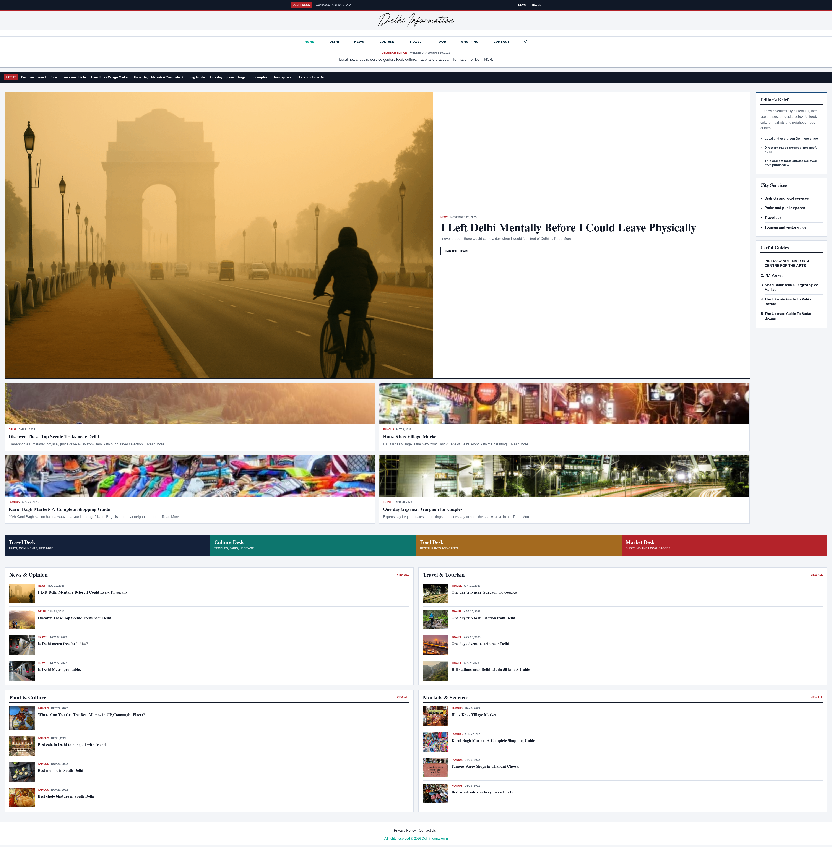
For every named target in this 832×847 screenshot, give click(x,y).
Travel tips (773, 217)
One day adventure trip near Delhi (480, 643)
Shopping (469, 41)
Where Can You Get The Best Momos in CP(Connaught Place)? (92, 714)
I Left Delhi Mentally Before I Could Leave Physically (568, 227)
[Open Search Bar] (526, 42)
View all (403, 574)
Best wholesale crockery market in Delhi (485, 792)
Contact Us (427, 830)
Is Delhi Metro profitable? (60, 669)
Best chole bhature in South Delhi (66, 796)
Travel (535, 4)
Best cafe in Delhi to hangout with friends (72, 744)
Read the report (456, 250)
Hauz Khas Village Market (110, 77)
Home (309, 41)
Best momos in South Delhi (60, 770)
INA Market (773, 275)
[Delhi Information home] (416, 20)
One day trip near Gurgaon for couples (238, 77)
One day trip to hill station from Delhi (300, 77)
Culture (386, 41)
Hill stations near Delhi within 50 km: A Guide (491, 669)
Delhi (334, 41)
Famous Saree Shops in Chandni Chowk (485, 766)
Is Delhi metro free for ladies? (63, 643)
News (522, 4)
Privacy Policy (405, 830)
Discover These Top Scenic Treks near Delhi (53, 77)
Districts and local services (787, 198)
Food (441, 41)
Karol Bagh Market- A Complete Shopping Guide (169, 77)
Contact (501, 41)
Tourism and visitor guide (785, 227)
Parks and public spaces (785, 208)
